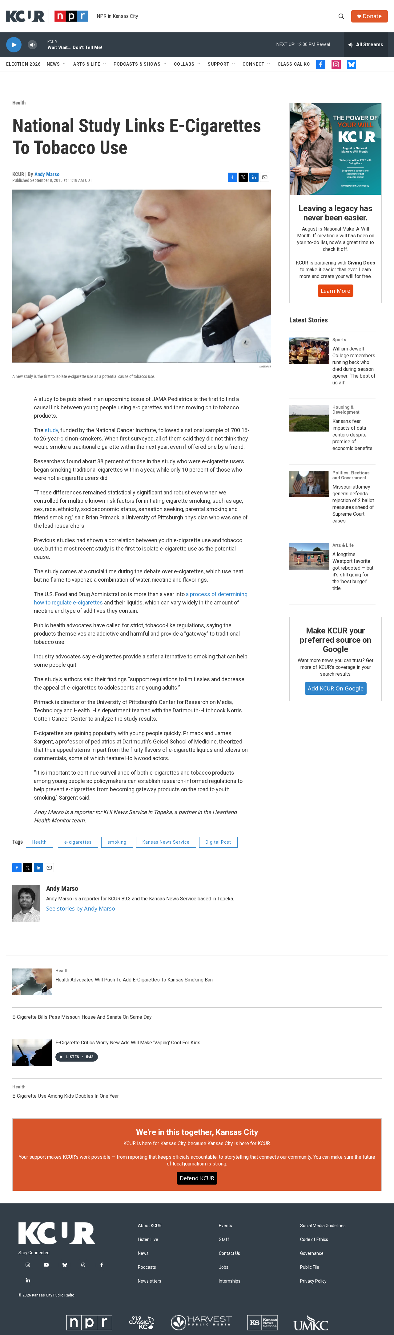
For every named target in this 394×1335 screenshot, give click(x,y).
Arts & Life (86, 64)
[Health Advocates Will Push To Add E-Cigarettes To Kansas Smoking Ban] (32, 981)
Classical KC (294, 64)
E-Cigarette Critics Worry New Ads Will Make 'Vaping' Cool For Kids (127, 1043)
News (53, 64)
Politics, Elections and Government (351, 475)
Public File (309, 1267)
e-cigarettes (78, 842)
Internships (229, 1281)
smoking (117, 842)
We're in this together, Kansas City (197, 1132)
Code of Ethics (314, 1239)
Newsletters (149, 1281)
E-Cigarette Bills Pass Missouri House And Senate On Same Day (82, 1017)
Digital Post (218, 842)
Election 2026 (23, 64)
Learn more (335, 290)
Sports (339, 339)
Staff (224, 1239)
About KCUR (150, 1225)
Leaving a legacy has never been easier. (335, 213)
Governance (312, 1253)
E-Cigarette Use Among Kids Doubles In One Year (65, 1096)
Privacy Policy (313, 1281)
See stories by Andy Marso (80, 908)
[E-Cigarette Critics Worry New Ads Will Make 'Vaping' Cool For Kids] (32, 1052)
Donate (372, 16)
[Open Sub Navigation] (64, 64)
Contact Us (229, 1253)
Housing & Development (346, 410)
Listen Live (148, 1239)
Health (19, 103)
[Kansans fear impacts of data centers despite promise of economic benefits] (309, 418)
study (51, 430)
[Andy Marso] (26, 903)
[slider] (42, 44)
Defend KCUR (197, 1178)
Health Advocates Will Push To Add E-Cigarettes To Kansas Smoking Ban (134, 980)
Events (225, 1225)
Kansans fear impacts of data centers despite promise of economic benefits (352, 434)
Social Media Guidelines (323, 1225)
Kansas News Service (166, 842)
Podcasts (147, 1267)
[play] (14, 44)
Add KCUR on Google (336, 688)
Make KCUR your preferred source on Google (335, 640)
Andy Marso (46, 174)
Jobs (223, 1267)
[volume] (32, 45)
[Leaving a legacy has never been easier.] (335, 149)
